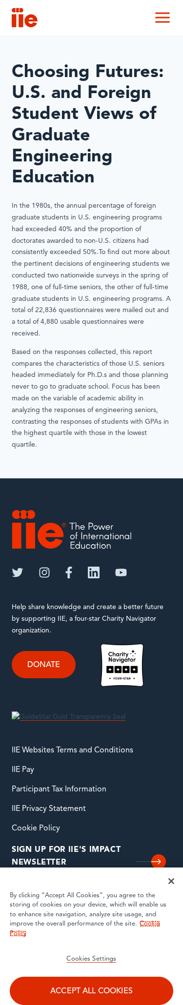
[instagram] (44, 572)
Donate (43, 665)
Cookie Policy (36, 828)
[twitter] (17, 572)
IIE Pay (23, 770)
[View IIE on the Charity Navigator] (122, 665)
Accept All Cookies (91, 991)
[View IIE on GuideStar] (68, 717)
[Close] (171, 881)
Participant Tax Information (59, 789)
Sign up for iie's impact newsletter (66, 856)
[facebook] (68, 572)
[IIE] (72, 529)
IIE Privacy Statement (49, 809)
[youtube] (121, 572)
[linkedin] (94, 572)
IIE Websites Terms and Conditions (72, 750)
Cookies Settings (91, 959)
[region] (91, 936)
